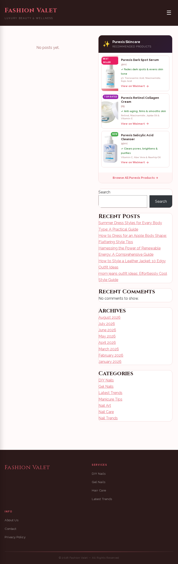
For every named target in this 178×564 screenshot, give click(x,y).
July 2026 (107, 324)
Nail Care (106, 412)
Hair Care (99, 490)
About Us (11, 520)
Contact (10, 529)
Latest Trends (110, 393)
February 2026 (111, 355)
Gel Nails (106, 386)
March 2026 (109, 349)
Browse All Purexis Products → (135, 177)
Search (104, 192)
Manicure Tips (110, 399)
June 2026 (107, 330)
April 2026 (107, 342)
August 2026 (110, 317)
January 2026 (110, 361)
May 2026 (107, 336)
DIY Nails (106, 380)
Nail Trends (108, 418)
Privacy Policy (15, 537)
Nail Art (105, 405)
